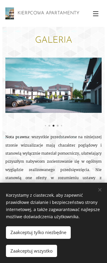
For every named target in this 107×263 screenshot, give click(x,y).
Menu (96, 13)
